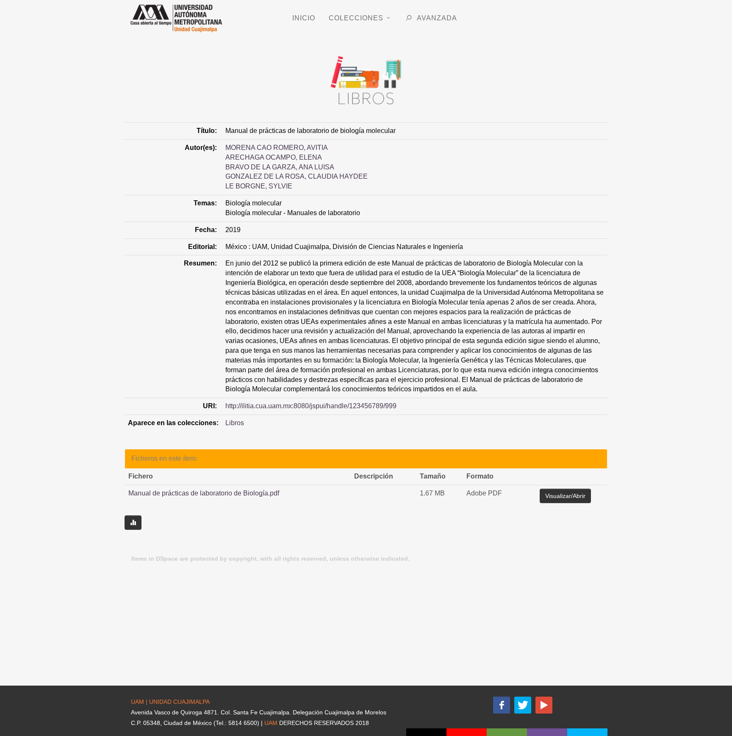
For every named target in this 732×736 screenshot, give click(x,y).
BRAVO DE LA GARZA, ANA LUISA (279, 167)
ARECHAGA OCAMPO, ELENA (273, 157)
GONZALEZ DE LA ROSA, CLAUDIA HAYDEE (296, 176)
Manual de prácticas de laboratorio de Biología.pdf (203, 493)
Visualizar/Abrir (565, 496)
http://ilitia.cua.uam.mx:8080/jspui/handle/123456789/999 (310, 406)
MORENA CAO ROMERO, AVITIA (276, 147)
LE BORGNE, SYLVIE (258, 186)
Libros (234, 422)
